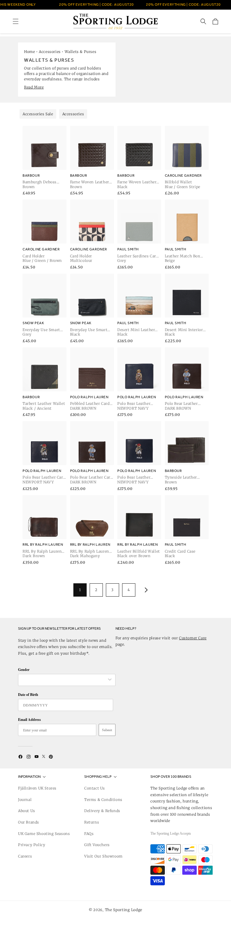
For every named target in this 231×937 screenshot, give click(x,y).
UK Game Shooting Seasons (44, 833)
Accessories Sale (38, 114)
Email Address (29, 719)
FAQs (89, 833)
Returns (91, 822)
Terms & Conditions (103, 799)
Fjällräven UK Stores (37, 788)
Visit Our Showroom (103, 856)
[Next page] (145, 590)
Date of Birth (28, 694)
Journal (25, 799)
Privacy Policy (31, 844)
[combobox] (63, 680)
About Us (26, 810)
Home (29, 51)
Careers (25, 856)
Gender (23, 669)
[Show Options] (110, 680)
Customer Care (193, 638)
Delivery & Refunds (102, 810)
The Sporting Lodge (124, 910)
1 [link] (80, 590)
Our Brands (28, 822)
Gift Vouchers (97, 844)
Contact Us (94, 788)
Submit (107, 730)
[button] (16, 21)
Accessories (50, 51)
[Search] (203, 21)
